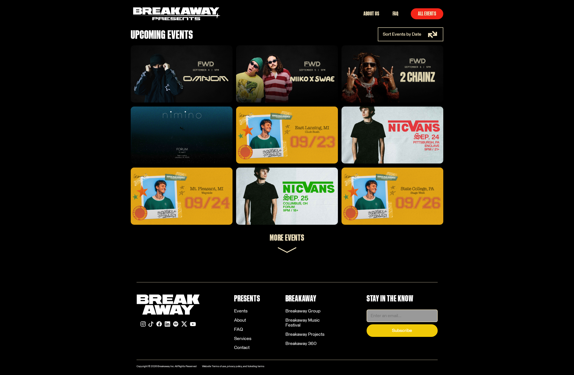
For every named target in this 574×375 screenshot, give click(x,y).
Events (241, 311)
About (240, 320)
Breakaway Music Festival (302, 322)
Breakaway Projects (304, 334)
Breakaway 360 (301, 343)
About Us (371, 14)
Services (242, 338)
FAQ (395, 14)
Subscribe (402, 330)
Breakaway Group (302, 311)
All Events (427, 14)
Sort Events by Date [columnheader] (402, 34)
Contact (242, 347)
